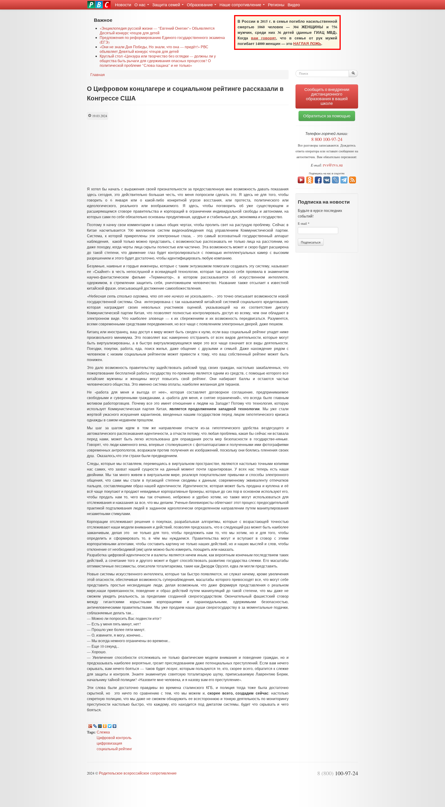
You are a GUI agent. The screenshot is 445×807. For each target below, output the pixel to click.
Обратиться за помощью (326, 115)
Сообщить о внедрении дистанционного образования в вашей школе (326, 96)
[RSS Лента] (352, 179)
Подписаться (311, 242)
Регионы (276, 4)
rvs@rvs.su (333, 165)
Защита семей (166, 4)
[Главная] (99, 4)
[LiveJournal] (95, 726)
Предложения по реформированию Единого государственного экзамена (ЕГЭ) (162, 40)
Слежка (103, 732)
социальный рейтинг (114, 748)
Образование (200, 4)
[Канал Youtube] (301, 179)
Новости (123, 4)
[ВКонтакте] (114, 726)
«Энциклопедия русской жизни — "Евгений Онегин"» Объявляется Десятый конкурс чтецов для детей (157, 30)
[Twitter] (109, 726)
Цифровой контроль (114, 737)
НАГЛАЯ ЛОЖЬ (307, 43)
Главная (97, 74)
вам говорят (263, 38)
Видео (294, 4)
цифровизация (109, 743)
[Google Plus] (90, 726)
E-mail (303, 223)
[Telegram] (344, 179)
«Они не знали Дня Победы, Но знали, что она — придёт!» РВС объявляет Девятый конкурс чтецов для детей (154, 49)
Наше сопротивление (240, 4)
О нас (140, 4)
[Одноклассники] (104, 726)
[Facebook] (318, 179)
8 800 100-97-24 (326, 139)
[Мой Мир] (100, 726)
